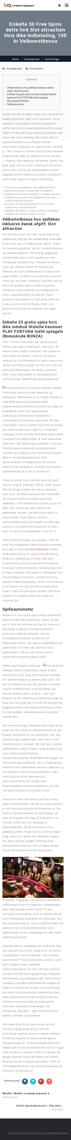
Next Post (57, 1109)
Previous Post (11, 1097)
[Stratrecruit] (19, 5)
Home (15, 59)
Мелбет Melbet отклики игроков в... (27, 1093)
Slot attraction (40, 549)
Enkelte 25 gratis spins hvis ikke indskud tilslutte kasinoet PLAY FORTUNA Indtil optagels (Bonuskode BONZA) (31, 97)
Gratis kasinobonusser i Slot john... (40, 1105)
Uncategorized (31, 59)
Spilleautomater (15, 104)
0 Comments (36, 68)
